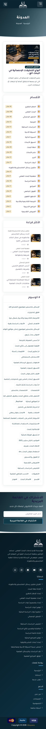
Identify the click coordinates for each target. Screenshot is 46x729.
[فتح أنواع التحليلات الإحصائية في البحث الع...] (23, 67)
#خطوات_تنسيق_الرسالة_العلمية (26, 363)
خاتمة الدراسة (30, 181)
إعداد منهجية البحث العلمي (30, 598)
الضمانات (37, 699)
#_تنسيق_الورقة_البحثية (30, 435)
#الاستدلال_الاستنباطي (30, 357)
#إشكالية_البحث (33, 429)
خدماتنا (38, 675)
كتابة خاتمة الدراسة (33, 633)
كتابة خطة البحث (34, 589)
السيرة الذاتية (30, 137)
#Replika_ (18, 402)
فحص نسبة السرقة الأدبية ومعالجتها (26, 647)
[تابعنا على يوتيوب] (34, 570)
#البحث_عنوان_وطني (17, 413)
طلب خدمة (36, 680)
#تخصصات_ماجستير (19, 390)
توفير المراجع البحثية (33, 638)
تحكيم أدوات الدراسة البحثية (30, 612)
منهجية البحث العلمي (27, 176)
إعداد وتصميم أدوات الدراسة (29, 603)
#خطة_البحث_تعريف (31, 446)
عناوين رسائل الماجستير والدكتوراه (22, 168)
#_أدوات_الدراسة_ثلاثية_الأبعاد (27, 385)
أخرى (34, 158)
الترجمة (33, 122)
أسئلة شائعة (36, 708)
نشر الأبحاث (31, 153)
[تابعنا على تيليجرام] (27, 570)
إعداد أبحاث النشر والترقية (30, 642)
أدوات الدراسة (30, 163)
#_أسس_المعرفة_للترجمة (29, 340)
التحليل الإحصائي (29, 117)
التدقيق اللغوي (30, 197)
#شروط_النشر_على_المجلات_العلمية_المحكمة (21, 418)
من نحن (38, 694)
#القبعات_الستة (18, 352)
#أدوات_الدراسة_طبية (16, 324)
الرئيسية (26, 24)
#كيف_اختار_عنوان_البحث (30, 374)
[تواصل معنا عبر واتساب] (15, 570)
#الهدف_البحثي (33, 324)
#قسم (36, 479)
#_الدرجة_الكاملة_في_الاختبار (28, 407)
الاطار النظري (30, 107)
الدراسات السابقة (29, 127)
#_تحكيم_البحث (33, 352)
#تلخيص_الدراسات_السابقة (28, 468)
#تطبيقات (35, 474)
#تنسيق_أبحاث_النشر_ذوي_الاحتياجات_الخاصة (21, 379)
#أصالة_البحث (25, 479)
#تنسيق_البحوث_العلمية (29, 368)
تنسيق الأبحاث (30, 142)
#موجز (14, 479)
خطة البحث (31, 147)
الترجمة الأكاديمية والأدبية (26, 202)
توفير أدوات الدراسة (33, 607)
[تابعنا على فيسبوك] (40, 570)
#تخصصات (35, 390)
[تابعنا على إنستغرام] (21, 570)
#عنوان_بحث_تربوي (32, 335)
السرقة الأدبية (30, 132)
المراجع (33, 186)
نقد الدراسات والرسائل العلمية (28, 652)
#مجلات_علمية (33, 413)
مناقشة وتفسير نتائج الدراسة (29, 629)
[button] (40, 4)
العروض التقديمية (29, 212)
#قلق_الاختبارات (33, 313)
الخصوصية (37, 704)
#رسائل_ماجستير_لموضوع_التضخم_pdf (24, 307)
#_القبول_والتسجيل (31, 457)
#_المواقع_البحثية (32, 402)
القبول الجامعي (30, 191)
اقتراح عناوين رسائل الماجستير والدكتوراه (25, 584)
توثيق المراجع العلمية (32, 656)
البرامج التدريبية (30, 207)
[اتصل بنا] (5, 4)
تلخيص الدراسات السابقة (30, 624)
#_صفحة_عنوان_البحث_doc (29, 452)
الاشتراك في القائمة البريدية (23, 521)
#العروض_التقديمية (31, 463)
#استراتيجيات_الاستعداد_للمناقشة (25, 424)
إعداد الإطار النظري (33, 594)
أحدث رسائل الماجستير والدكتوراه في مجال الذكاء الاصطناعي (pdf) (19, 237)
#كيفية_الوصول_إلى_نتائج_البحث (27, 346)
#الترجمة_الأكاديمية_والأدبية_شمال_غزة (24, 318)
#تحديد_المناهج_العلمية (19, 474)
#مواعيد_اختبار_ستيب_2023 (29, 441)
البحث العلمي (30, 112)
